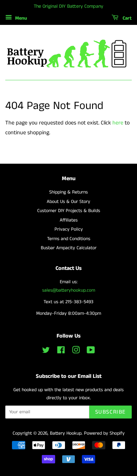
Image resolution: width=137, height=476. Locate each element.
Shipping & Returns (68, 192)
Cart (126, 18)
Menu (20, 18)
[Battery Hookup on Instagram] (76, 351)
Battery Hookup (65, 433)
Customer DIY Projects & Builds (68, 211)
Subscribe (110, 412)
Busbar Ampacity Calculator (69, 248)
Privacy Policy (68, 229)
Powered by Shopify (104, 433)
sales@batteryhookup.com (68, 290)
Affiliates (69, 220)
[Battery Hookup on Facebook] (61, 351)
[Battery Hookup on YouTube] (91, 351)
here (117, 123)
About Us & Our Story (68, 201)
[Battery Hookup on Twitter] (46, 351)
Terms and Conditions (68, 239)
